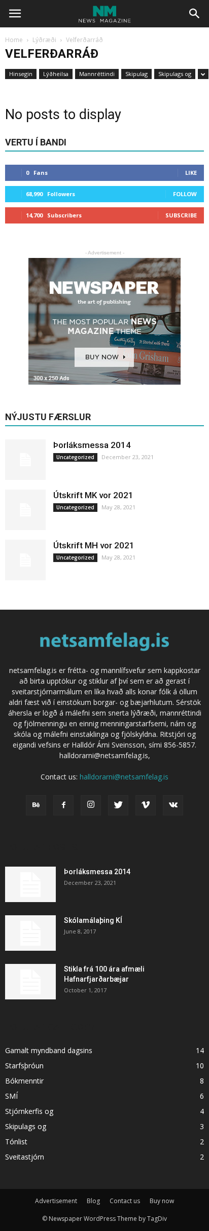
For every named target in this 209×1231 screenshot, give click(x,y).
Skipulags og (174, 74)
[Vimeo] (145, 805)
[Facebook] (63, 805)
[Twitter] (118, 805)
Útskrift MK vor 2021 (93, 495)
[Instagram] (91, 805)
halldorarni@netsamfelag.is (124, 776)
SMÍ (11, 1096)
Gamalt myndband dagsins (48, 1050)
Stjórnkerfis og (29, 1111)
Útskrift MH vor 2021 (93, 545)
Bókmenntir (24, 1081)
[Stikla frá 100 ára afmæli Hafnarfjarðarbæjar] (30, 981)
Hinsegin (20, 74)
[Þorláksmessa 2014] (25, 459)
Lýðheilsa (55, 74)
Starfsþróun (24, 1065)
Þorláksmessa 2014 (92, 445)
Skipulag (136, 74)
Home (14, 39)
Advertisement (56, 1201)
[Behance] (36, 805)
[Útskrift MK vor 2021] (25, 510)
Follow (185, 194)
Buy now (162, 1201)
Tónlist (16, 1141)
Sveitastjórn (24, 1157)
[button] (195, 13)
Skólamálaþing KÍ (93, 920)
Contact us (125, 1201)
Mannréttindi (97, 74)
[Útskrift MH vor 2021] (25, 560)
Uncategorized (75, 457)
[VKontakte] (173, 805)
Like (191, 172)
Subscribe (181, 215)
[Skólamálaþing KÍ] (30, 933)
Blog (93, 1201)
